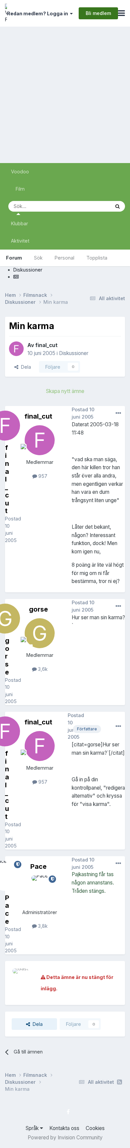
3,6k (42, 669)
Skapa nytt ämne (65, 391)
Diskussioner (73, 353)
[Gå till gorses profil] (40, 633)
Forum (14, 258)
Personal (64, 258)
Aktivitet (20, 241)
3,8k (42, 926)
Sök (38, 258)
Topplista (96, 258)
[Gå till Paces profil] (40, 890)
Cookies (95, 1128)
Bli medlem (98, 13)
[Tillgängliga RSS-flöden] (119, 1082)
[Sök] (117, 206)
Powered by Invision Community (65, 1137)
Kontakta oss (64, 1128)
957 (42, 476)
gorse (38, 609)
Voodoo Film (20, 180)
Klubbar (19, 223)
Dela (24, 367)
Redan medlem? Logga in (38, 13)
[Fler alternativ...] (118, 413)
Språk (33, 1128)
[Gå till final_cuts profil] (16, 348)
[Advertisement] (65, 95)
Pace (38, 866)
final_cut (46, 345)
